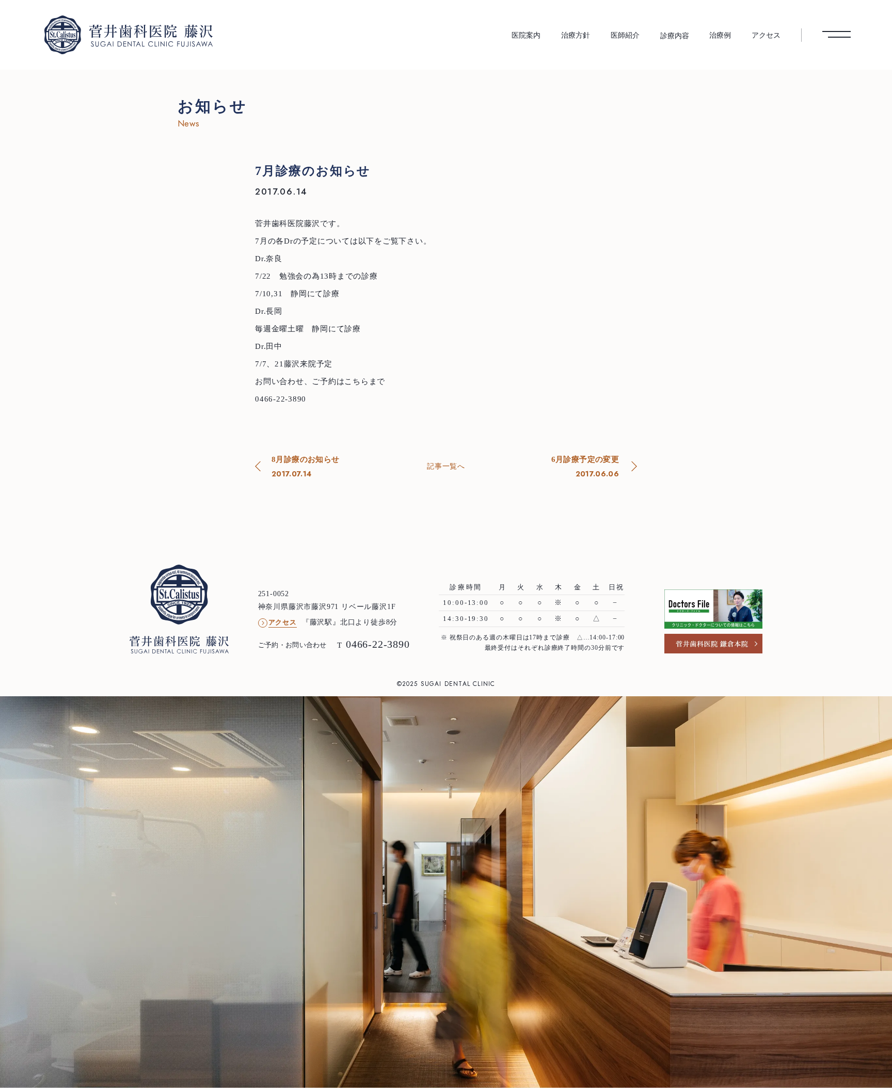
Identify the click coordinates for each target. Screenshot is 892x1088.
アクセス (766, 35)
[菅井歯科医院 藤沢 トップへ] (128, 34)
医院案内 (526, 35)
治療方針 (575, 35)
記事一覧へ (446, 466)
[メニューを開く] (836, 34)
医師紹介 (625, 35)
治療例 (720, 35)
